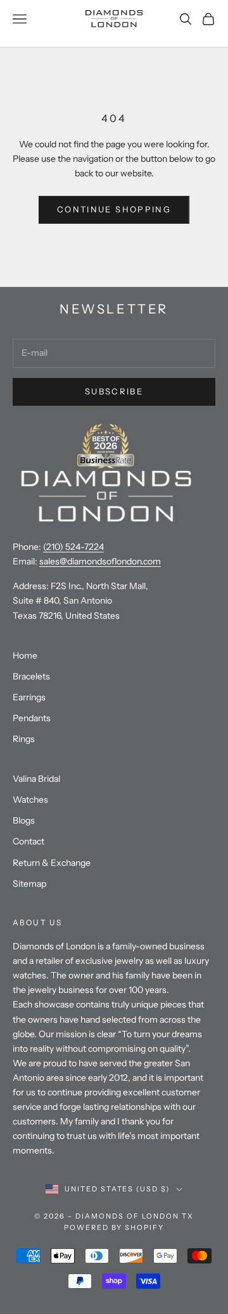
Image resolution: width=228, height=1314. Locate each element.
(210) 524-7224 (73, 546)
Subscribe (114, 391)
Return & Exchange (52, 862)
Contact (28, 841)
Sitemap (29, 883)
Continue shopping (114, 209)
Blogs (24, 820)
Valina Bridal (36, 778)
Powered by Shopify (114, 1227)
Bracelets (31, 676)
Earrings (29, 697)
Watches (30, 799)
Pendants (32, 718)
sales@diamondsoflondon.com (100, 561)
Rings (24, 739)
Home (25, 655)
